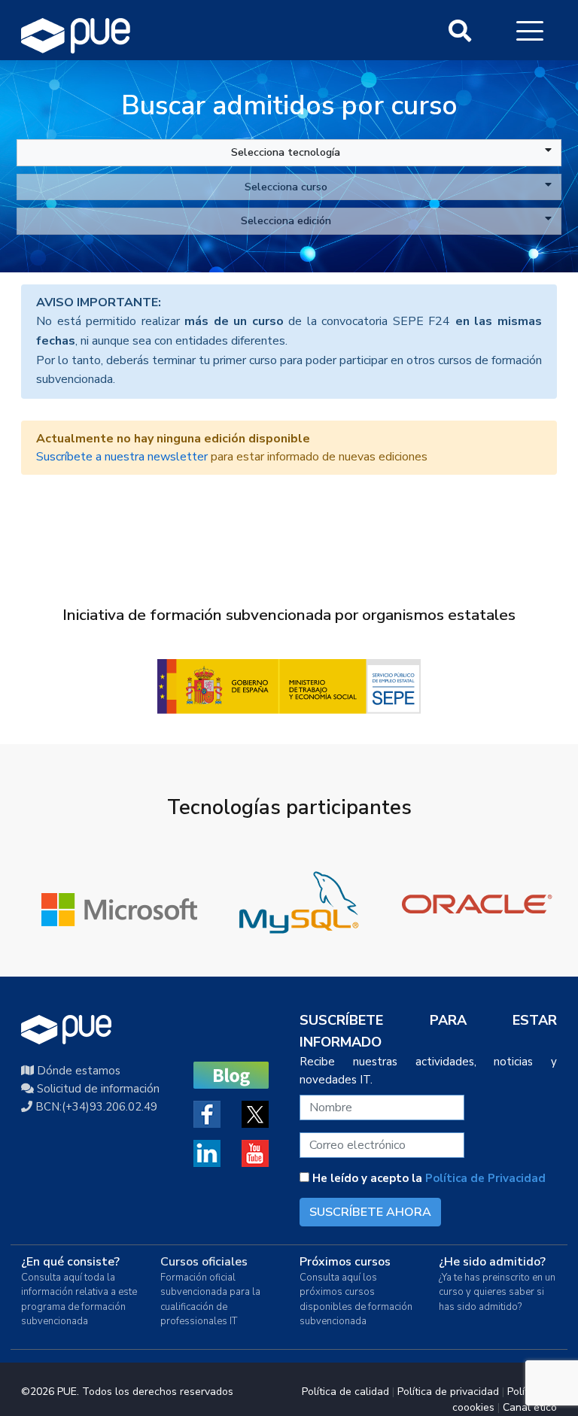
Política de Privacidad (485, 1178)
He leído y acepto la (427, 1178)
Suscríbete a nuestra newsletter (122, 456)
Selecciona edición (286, 220)
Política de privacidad (448, 1391)
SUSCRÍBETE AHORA (370, 1212)
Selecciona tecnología (285, 152)
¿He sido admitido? (492, 1261)
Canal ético (530, 1407)
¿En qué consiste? (70, 1261)
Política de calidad (345, 1391)
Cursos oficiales (204, 1261)
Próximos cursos (345, 1261)
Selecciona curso (286, 186)
